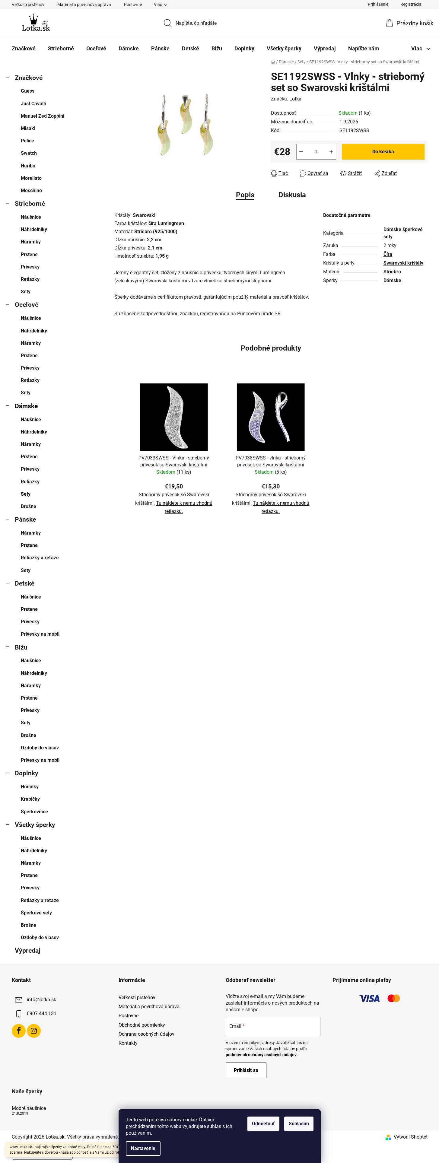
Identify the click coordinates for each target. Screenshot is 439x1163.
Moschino (31, 190)
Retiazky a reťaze (40, 558)
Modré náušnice (29, 1108)
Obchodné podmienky (142, 1025)
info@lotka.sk (41, 1000)
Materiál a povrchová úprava (84, 4)
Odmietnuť (263, 1123)
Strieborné (30, 203)
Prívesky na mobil (40, 634)
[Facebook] (19, 1031)
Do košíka (383, 151)
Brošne (28, 506)
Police (27, 141)
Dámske (26, 406)
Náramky (31, 242)
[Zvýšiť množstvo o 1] (331, 151)
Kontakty (128, 1043)
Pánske (25, 519)
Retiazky (30, 279)
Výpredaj (27, 950)
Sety (25, 291)
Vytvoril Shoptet (411, 1137)
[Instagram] (34, 1031)
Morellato (31, 178)
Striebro (392, 272)
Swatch (29, 153)
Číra (387, 254)
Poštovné (133, 4)
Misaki (28, 128)
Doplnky (26, 773)
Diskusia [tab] (292, 195)
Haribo (28, 166)
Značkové (29, 77)
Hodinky (30, 787)
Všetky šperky (35, 824)
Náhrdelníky (34, 229)
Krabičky (30, 799)
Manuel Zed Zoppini (42, 116)
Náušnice (31, 217)
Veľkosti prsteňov (28, 4)
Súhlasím (299, 1123)
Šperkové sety (36, 913)
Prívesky (30, 267)
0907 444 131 (41, 1013)
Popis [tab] (245, 195)
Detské (24, 583)
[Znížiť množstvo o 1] (301, 151)
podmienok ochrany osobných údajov (261, 1054)
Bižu (21, 647)
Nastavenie (143, 1148)
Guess (27, 91)
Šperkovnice (34, 812)
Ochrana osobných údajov (146, 1034)
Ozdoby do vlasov (40, 748)
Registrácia (411, 4)
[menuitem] (24, 48)
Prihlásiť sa (246, 1070)
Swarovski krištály (403, 263)
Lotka (295, 99)
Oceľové (26, 304)
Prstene (29, 254)
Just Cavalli (33, 103)
